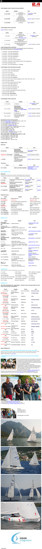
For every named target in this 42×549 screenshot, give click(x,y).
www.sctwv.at (14, 353)
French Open (8, 120)
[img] (36, 4)
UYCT (30, 44)
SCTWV (29, 18)
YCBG (29, 227)
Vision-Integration (20, 372)
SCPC (29, 256)
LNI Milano (10, 130)
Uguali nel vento (31, 241)
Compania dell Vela (12, 125)
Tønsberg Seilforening (33, 250)
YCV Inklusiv (30, 13)
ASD (14, 132)
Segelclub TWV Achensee (13, 402)
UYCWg (27, 185)
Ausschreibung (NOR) (32, 168)
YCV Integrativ (32, 103)
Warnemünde (31, 262)
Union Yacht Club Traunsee (34, 245)
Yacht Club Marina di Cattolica (34, 231)
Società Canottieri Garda (33, 222)
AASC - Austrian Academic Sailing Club (14, 403)
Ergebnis (39, 180)
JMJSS (29, 265)
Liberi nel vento (31, 247)
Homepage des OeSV (18, 49)
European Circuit (22, 37)
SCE (29, 22)
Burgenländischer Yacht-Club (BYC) (13, 401)
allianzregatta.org (31, 238)
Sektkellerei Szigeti (30, 371)
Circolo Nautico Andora (10, 122)
